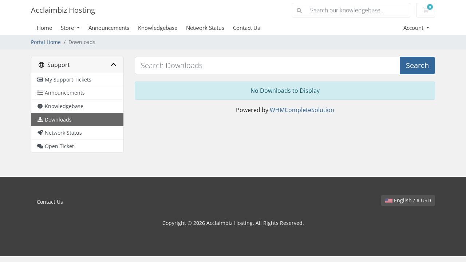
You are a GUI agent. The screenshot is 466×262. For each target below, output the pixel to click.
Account (414, 27)
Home (44, 27)
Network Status (205, 27)
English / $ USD (411, 200)
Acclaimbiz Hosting (63, 10)
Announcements (108, 27)
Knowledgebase (157, 27)
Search (417, 65)
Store (68, 27)
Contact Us (246, 27)
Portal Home (46, 42)
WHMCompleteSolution (302, 110)
